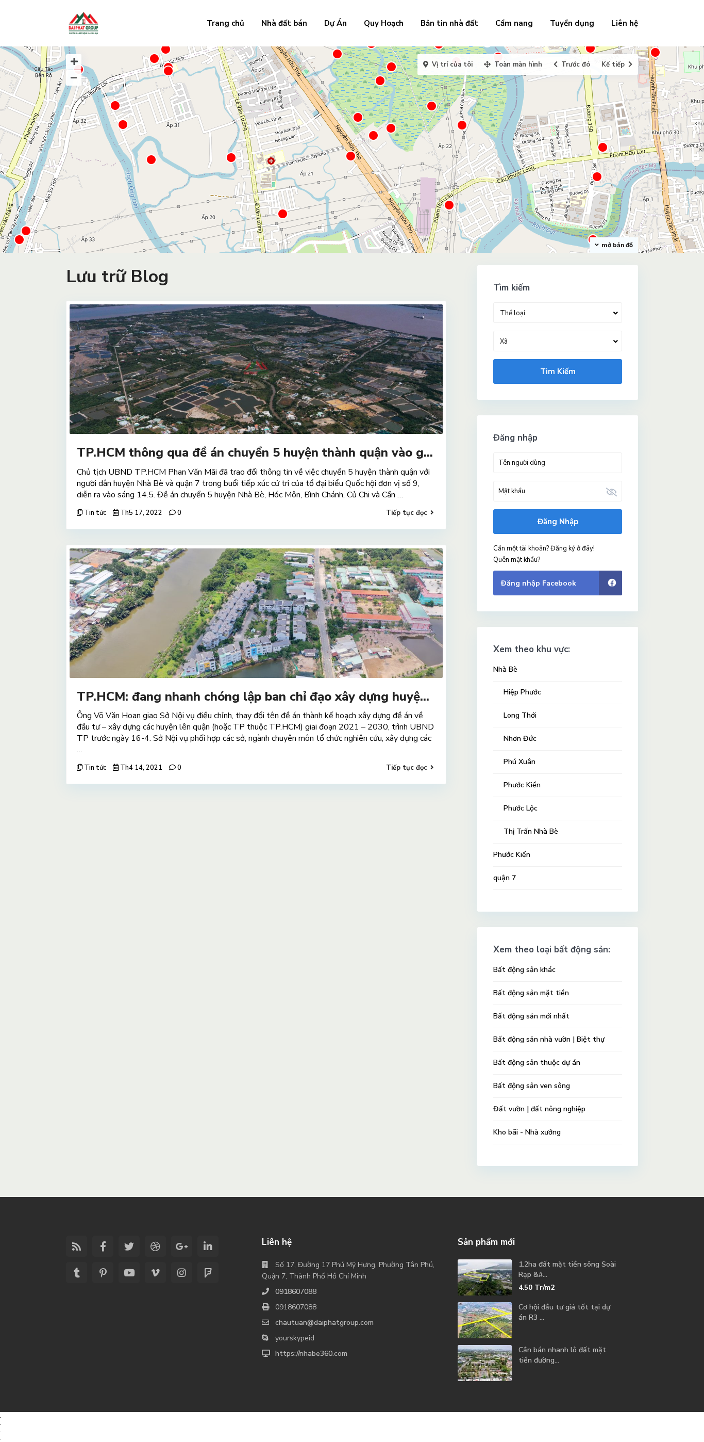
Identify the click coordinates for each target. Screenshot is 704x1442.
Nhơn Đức (520, 738)
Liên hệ (624, 23)
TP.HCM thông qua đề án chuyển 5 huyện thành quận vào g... (255, 452)
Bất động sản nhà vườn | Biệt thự (549, 1039)
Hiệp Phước (522, 692)
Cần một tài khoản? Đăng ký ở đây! (544, 548)
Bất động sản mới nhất (531, 1016)
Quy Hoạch (384, 23)
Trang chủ (225, 23)
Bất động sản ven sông (531, 1086)
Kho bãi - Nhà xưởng (527, 1132)
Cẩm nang (514, 23)
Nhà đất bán (284, 23)
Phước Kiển (522, 785)
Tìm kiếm (558, 371)
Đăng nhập (558, 521)
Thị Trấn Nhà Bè (531, 831)
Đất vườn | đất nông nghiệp (539, 1109)
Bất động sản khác (524, 970)
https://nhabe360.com (311, 1353)
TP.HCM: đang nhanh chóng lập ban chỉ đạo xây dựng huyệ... (253, 696)
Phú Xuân (519, 762)
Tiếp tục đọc (406, 512)
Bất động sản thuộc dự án (536, 1062)
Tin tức (95, 512)
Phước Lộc (521, 808)
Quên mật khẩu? (516, 559)
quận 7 (504, 878)
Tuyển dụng (572, 23)
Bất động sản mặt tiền (531, 993)
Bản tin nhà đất (449, 23)
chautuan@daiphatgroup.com (324, 1322)
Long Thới (520, 715)
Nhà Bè (505, 669)
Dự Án (335, 23)
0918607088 (295, 1292)
